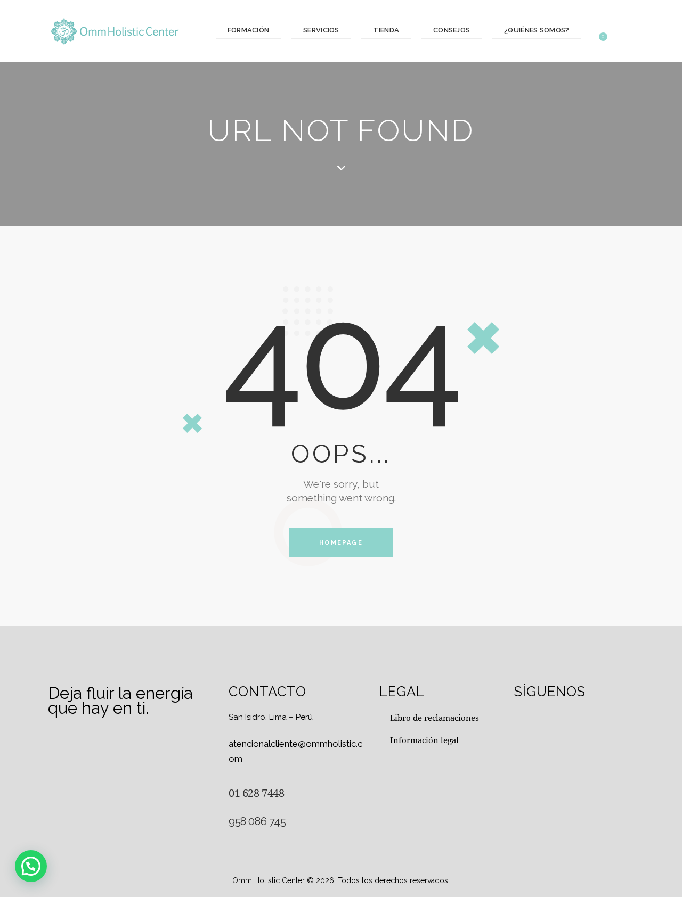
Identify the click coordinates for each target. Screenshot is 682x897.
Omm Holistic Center (268, 880)
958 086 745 (257, 821)
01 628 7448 (257, 793)
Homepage (341, 542)
